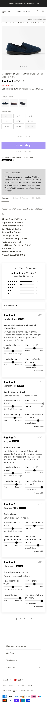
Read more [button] (9, 462)
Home (3, 23)
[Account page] (9, 11)
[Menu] (4, 11)
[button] (8, 81)
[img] (10, 315)
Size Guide (36, 198)
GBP (19, 680)
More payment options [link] (23, 151)
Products (9, 23)
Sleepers (5, 209)
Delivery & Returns (20, 198)
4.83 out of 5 (30, 273)
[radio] (5, 103)
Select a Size (6, 111)
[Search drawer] (37, 11)
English (5, 680)
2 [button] (20, 618)
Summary (5, 198)
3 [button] (24, 618)
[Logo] (23, 11)
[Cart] (42, 11)
